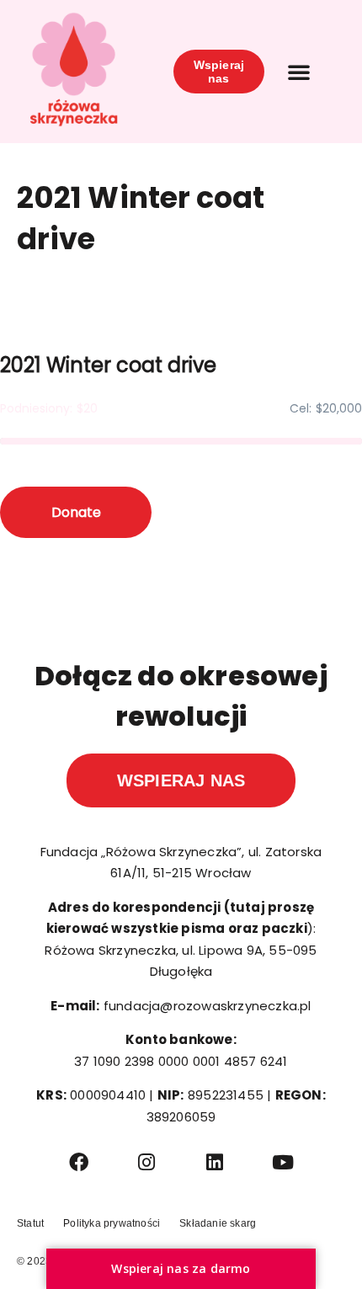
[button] (299, 71)
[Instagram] (147, 1162)
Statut (30, 1223)
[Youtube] (283, 1162)
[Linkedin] (215, 1162)
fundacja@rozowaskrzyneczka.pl (207, 1006)
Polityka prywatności (111, 1223)
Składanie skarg (217, 1223)
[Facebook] (78, 1162)
